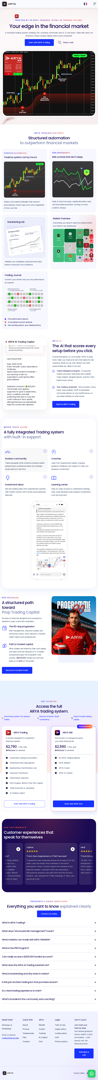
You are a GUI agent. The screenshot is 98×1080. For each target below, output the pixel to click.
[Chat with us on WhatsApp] (91, 1073)
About (25, 1025)
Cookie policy (61, 1033)
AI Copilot (43, 1037)
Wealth (42, 1025)
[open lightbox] (57, 849)
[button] (93, 3)
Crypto (42, 1029)
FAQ (24, 1037)
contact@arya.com (10, 1038)
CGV (57, 1037)
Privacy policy (61, 1041)
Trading (42, 1033)
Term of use (60, 1025)
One (40, 1041)
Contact (26, 1041)
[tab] (26, 460)
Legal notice (60, 1029)
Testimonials (28, 1033)
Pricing (26, 1029)
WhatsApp (6, 1028)
